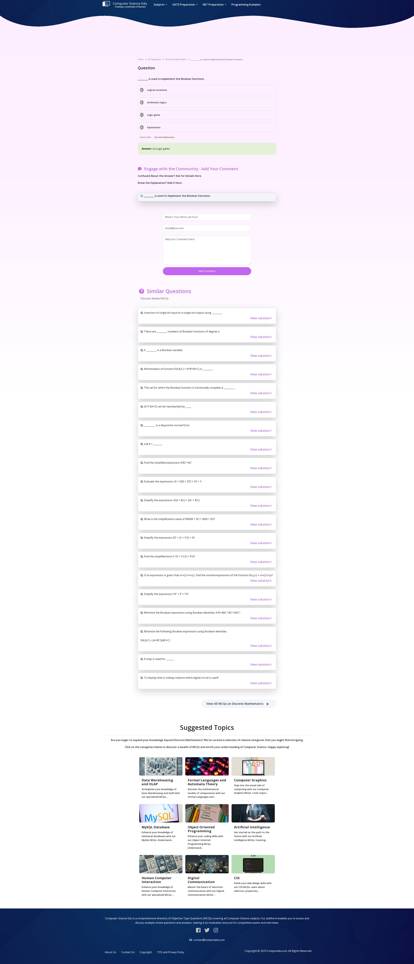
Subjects (159, 4)
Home (141, 59)
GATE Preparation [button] (184, 4)
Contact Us (128, 952)
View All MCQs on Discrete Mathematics (234, 704)
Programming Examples (246, 4)
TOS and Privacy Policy (170, 952)
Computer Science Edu (130, 4)
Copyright (146, 952)
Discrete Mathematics (176, 59)
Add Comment (206, 271)
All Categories (154, 59)
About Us (110, 952)
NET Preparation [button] (213, 4)
